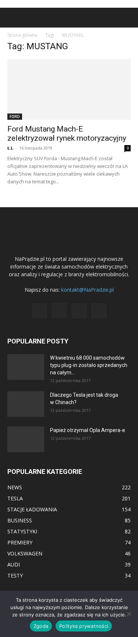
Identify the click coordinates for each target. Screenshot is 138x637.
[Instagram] (59, 310)
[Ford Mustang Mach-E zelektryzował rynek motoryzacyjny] (69, 89)
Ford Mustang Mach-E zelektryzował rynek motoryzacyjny (66, 134)
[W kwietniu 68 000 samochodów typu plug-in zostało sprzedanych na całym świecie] (25, 367)
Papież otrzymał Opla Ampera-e (87, 430)
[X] (79, 310)
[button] (12, 18)
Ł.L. (10, 148)
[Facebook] (39, 310)
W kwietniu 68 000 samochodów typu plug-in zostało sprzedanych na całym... (88, 365)
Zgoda (40, 626)
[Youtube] (99, 310)
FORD (15, 116)
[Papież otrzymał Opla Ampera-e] (25, 439)
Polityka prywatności (83, 626)
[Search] (127, 18)
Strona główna (22, 35)
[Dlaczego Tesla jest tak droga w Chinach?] (25, 404)
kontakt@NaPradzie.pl (87, 289)
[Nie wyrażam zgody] (128, 614)
